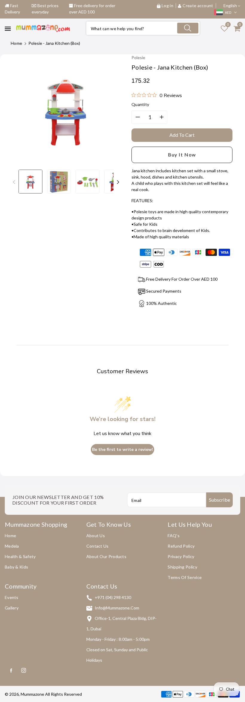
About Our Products (106, 556)
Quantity (140, 104)
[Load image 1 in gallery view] (30, 181)
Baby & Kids (16, 566)
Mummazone (32, 694)
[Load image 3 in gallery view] (87, 181)
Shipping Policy (182, 566)
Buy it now (182, 154)
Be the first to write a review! (122, 449)
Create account (198, 5)
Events (12, 597)
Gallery (12, 607)
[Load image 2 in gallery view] (59, 181)
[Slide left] (14, 181)
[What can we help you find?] (187, 28)
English (230, 5)
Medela (12, 546)
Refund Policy (181, 546)
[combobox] (143, 28)
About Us (95, 535)
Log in (167, 5)
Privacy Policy (181, 556)
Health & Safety (20, 556)
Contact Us (97, 546)
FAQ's (174, 535)
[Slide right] (118, 181)
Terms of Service (185, 577)
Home (16, 43)
